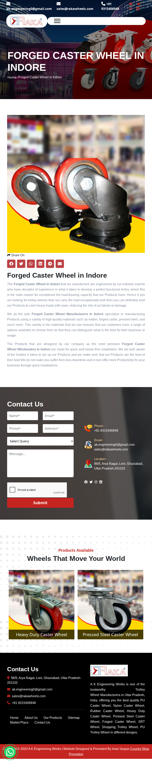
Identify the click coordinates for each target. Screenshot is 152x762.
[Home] (26, 20)
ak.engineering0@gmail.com (29, 9)
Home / (13, 77)
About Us (31, 717)
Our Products (53, 717)
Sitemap (74, 717)
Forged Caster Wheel (110, 634)
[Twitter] (138, 4)
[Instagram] (130, 9)
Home (14, 717)
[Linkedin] (138, 9)
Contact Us (42, 722)
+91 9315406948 (106, 428)
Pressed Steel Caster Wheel (41, 634)
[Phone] (89, 428)
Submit (40, 502)
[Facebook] (130, 4)
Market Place (19, 722)
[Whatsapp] (10, 752)
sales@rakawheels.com (75, 9)
